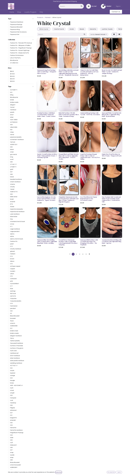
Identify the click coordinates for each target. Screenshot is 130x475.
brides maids (14, 102)
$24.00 (12, 76)
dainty (12, 234)
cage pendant (15, 231)
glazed (12, 251)
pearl (12, 244)
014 (11, 256)
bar (11, 129)
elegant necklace (16, 335)
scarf (12, 159)
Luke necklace (15, 214)
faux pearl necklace (16, 343)
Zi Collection (14, 63)
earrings (12, 291)
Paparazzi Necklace (16, 22)
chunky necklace (15, 249)
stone (12, 224)
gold (11, 169)
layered (12, 373)
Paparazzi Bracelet (16, 27)
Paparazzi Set (14, 34)
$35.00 (12, 81)
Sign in (118, 6)
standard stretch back (17, 221)
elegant (12, 104)
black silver (13, 216)
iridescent (13, 445)
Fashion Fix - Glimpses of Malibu (20, 45)
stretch (12, 323)
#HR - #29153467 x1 (16, 385)
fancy (12, 338)
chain (12, 152)
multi (11, 388)
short (12, 114)
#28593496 (13, 326)
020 (11, 311)
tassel (12, 189)
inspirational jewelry (16, 209)
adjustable (13, 127)
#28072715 (13, 191)
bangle (12, 380)
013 (11, 246)
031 (11, 415)
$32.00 (12, 79)
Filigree (12, 407)
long (11, 157)
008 (11, 174)
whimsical (13, 410)
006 (11, 162)
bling (11, 95)
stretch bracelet (15, 465)
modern (12, 271)
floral (11, 321)
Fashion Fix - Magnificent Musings (21, 48)
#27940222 (13, 122)
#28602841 (13, 467)
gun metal (13, 154)
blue (11, 288)
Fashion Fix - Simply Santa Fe (19, 53)
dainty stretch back (16, 239)
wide (11, 437)
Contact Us (116, 12)
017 (11, 286)
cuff (11, 442)
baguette (13, 417)
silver (11, 117)
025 (11, 395)
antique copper (15, 266)
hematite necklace (16, 430)
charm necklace (15, 181)
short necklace (15, 355)
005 (11, 147)
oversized (13, 278)
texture (12, 142)
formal (12, 107)
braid (12, 199)
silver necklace (15, 358)
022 (11, 368)
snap (11, 452)
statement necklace (17, 139)
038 (11, 460)
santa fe (13, 296)
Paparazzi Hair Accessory (18, 32)
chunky (12, 186)
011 (11, 226)
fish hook (13, 293)
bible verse (13, 196)
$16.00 (12, 74)
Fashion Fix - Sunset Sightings (19, 50)
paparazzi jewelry (15, 137)
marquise (13, 398)
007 (11, 172)
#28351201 (13, 144)
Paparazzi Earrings (16, 24)
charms (12, 184)
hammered (13, 306)
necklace (13, 109)
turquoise (13, 298)
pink (11, 281)
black (12, 149)
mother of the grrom (16, 348)
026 (11, 405)
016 (11, 276)
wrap (11, 457)
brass (12, 383)
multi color (13, 350)
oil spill (12, 393)
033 (11, 425)
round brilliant (14, 283)
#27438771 (13, 90)
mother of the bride (16, 345)
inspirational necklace (17, 211)
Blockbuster (14, 60)
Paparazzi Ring (15, 29)
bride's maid (14, 330)
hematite (13, 427)
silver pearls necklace (17, 360)
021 (11, 328)
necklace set (14, 353)
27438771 (13, 167)
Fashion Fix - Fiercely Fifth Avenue (21, 43)
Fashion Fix (13, 241)
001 (11, 92)
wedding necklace (16, 363)
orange (12, 375)
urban (12, 273)
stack (12, 390)
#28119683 (13, 119)
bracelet (13, 318)
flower (12, 206)
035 (11, 440)
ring (11, 219)
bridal (12, 99)
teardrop (13, 403)
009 (11, 194)
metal (12, 134)
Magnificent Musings (16, 432)
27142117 (13, 164)
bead (12, 176)
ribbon (12, 261)
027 (11, 412)
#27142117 (13, 365)
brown (12, 258)
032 (11, 422)
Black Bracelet (15, 316)
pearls (12, 112)
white (12, 236)
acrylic (12, 370)
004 (11, 124)
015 (11, 263)
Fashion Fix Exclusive (17, 55)
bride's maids (14, 333)
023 (11, 378)
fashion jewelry (15, 340)
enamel (12, 201)
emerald (13, 420)
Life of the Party (15, 58)
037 (11, 450)
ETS (11, 204)
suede (12, 455)
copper (12, 268)
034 (11, 435)
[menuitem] (12, 12)
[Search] (81, 6)
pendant (13, 308)
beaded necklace (16, 179)
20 (11, 313)
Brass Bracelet (15, 462)
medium (12, 253)
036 (11, 447)
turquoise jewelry (15, 301)
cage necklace (15, 229)
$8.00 (12, 71)
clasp (12, 132)
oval (11, 400)
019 (11, 303)
